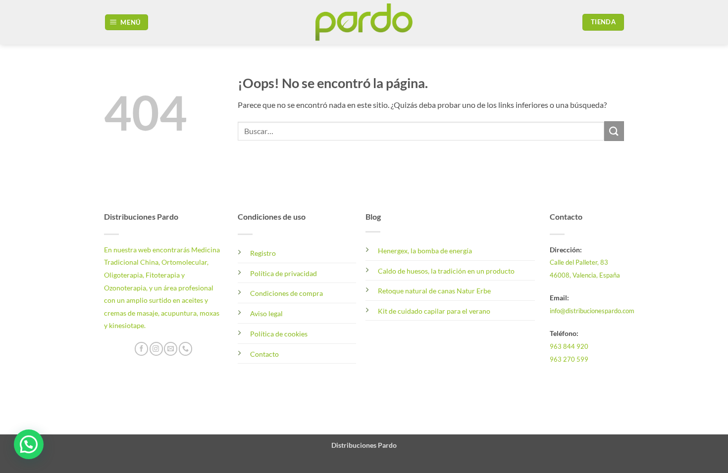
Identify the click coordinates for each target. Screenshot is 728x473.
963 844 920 (569, 346)
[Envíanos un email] (170, 349)
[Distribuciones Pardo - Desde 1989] (364, 22)
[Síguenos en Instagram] (156, 349)
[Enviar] (614, 131)
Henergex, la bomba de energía (425, 250)
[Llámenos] (185, 349)
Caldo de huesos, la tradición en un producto (446, 271)
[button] (127, 22)
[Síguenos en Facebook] (141, 349)
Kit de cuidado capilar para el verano (434, 311)
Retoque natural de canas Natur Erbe (434, 290)
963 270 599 (569, 359)
